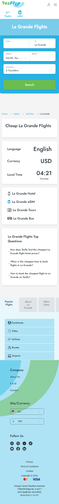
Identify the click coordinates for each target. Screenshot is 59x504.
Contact (14, 390)
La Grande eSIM (23, 201)
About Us (15, 377)
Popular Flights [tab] (9, 303)
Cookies (29, 471)
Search (29, 85)
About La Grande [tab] (28, 305)
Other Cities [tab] (46, 303)
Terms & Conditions (29, 466)
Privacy (29, 462)
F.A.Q (13, 383)
